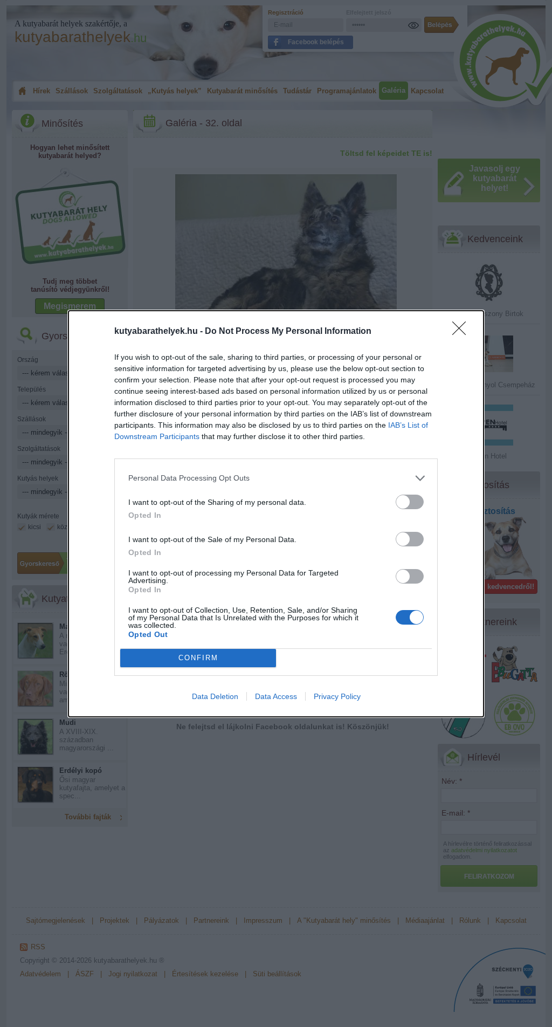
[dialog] (276, 514)
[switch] (410, 502)
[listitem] (276, 478)
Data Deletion (215, 696)
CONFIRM (198, 658)
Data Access (276, 696)
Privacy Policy (337, 696)
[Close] (462, 331)
